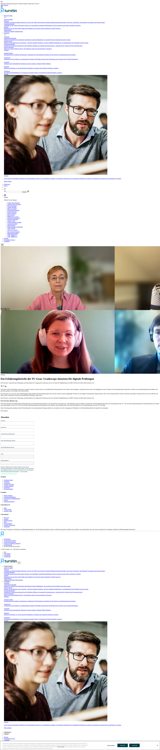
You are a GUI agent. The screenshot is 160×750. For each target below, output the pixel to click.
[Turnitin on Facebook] (7, 553)
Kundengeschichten (9, 501)
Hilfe (5, 508)
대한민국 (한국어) (12, 230)
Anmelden (7, 241)
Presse (5, 185)
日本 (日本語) (11, 228)
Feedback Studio (8, 480)
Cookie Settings (110, 745)
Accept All (134, 745)
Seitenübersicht (8, 545)
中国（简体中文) (12, 235)
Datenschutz (7, 539)
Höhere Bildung (8, 495)
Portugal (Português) (12, 219)
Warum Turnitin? (8, 19)
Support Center (8, 511)
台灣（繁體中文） (12, 236)
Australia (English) (12, 224)
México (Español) (12, 209)
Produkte (6, 50)
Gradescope (7, 483)
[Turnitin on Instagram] (7, 556)
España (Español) (12, 212)
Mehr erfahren (4, 5)
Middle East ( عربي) (12, 216)
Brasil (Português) (12, 206)
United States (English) (13, 203)
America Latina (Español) (14, 204)
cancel (28, 191)
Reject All (122, 745)
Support (6, 238)
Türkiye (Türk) (11, 221)
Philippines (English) (12, 233)
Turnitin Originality (9, 484)
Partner (6, 500)
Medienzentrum (8, 520)
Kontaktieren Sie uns (9, 240)
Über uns (6, 517)
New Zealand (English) (13, 232)
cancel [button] (2, 7)
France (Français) (11, 213)
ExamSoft (6, 481)
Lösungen (6, 33)
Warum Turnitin (8, 15)
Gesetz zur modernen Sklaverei (12, 543)
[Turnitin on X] (5, 552)
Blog (5, 522)
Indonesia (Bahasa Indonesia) (15, 227)
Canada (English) (11, 207)
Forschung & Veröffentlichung (12, 498)
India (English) (11, 225)
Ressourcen (7, 184)
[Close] (157, 745)
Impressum (7, 526)
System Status (7, 509)
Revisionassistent (8, 489)
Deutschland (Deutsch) (13, 210)
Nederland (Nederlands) (13, 218)
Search (24, 192)
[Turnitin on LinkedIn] (7, 555)
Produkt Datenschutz (9, 525)
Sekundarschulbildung (10, 497)
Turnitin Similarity (9, 486)
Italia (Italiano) (11, 215)
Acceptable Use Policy (10, 540)
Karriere (6, 519)
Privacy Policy (61, 746)
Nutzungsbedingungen (10, 542)
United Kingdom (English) (14, 222)
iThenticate (7, 487)
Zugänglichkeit (8, 523)
